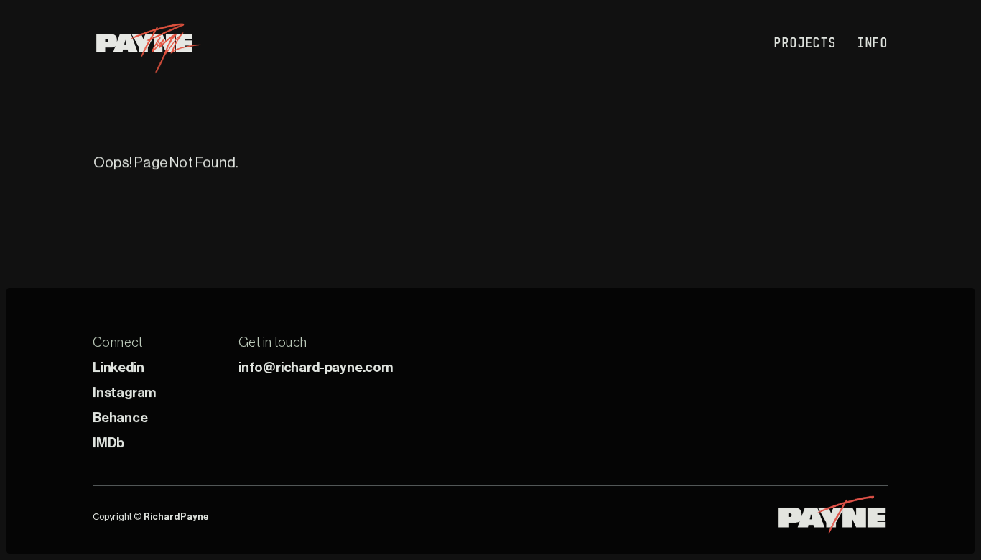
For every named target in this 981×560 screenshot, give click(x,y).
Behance (120, 417)
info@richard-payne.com (315, 367)
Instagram (124, 392)
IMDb (108, 442)
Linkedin (118, 367)
